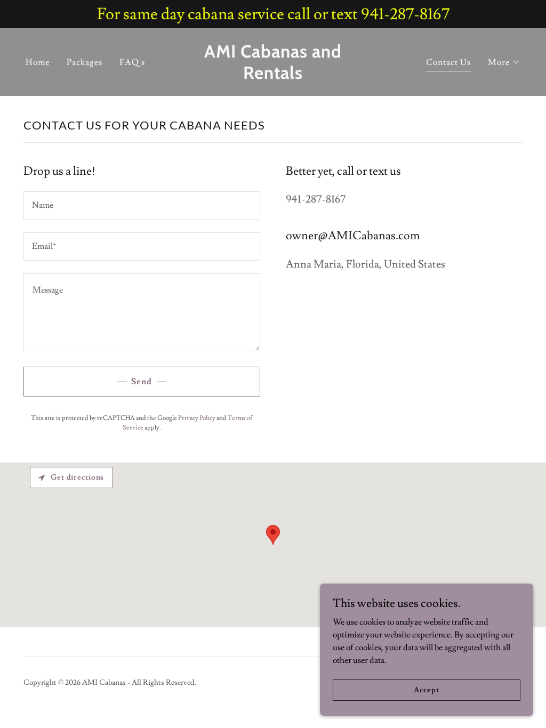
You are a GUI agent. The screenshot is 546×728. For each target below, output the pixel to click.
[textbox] (141, 205)
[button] (504, 62)
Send (141, 381)
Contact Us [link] (448, 62)
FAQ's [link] (132, 62)
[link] (272, 76)
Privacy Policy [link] (196, 418)
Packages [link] (84, 62)
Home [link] (38, 62)
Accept (426, 689)
